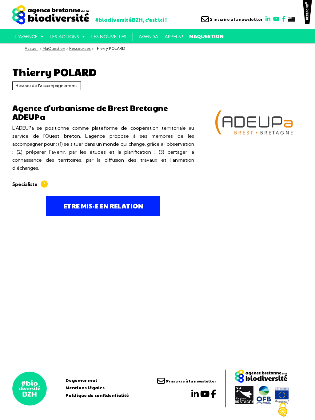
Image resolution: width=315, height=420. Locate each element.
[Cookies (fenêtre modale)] (282, 410)
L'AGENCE (26, 36)
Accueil (31, 48)
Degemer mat (81, 380)
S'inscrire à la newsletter (236, 19)
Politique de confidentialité (97, 395)
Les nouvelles (108, 36)
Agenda (148, 36)
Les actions (64, 36)
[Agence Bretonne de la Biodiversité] (29, 388)
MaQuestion (206, 36)
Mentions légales (85, 387)
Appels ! (174, 36)
